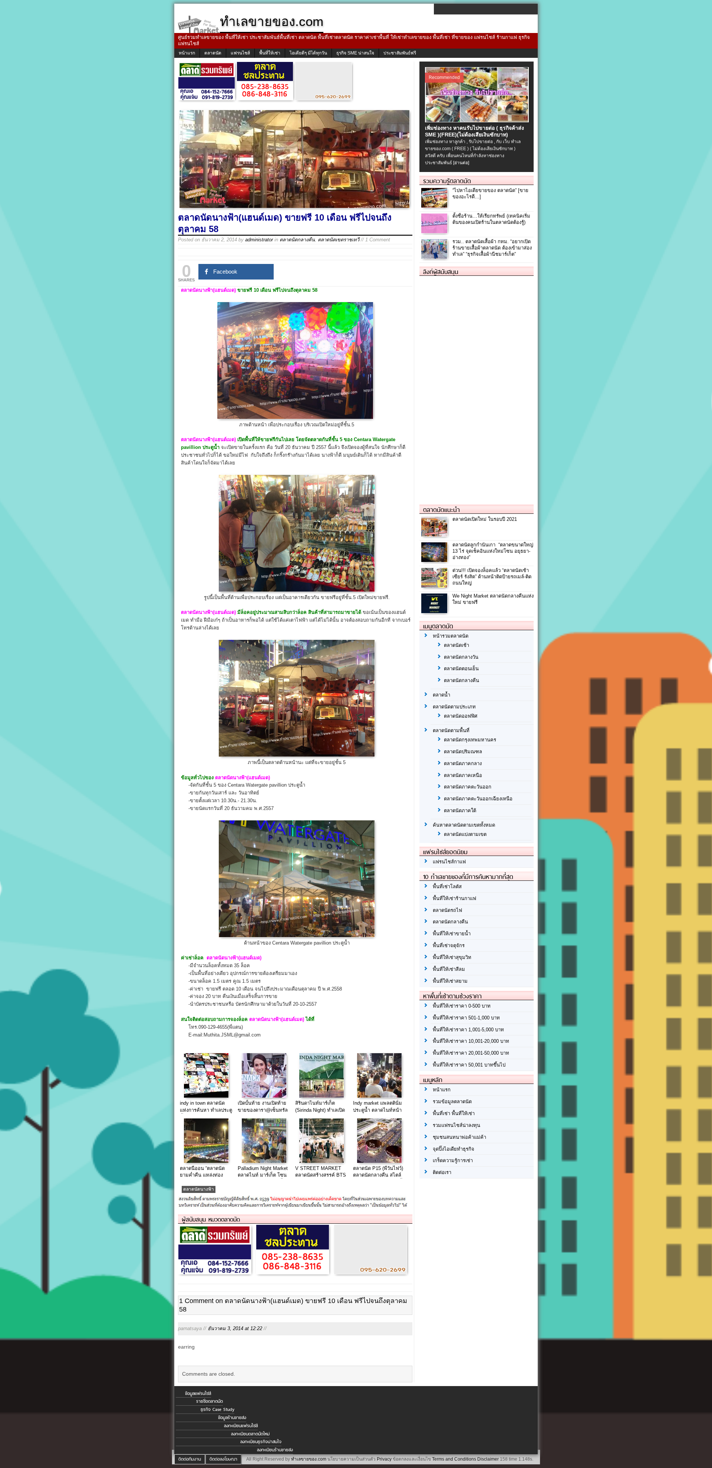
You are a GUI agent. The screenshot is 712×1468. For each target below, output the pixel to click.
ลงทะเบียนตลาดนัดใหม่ (250, 1434)
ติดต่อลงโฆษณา (223, 1459)
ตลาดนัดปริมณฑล (463, 751)
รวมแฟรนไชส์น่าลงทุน (456, 1125)
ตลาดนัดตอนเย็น (461, 668)
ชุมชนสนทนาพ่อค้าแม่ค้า (459, 1137)
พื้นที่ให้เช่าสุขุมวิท (452, 957)
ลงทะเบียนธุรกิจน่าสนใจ (260, 1441)
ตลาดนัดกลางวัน (461, 657)
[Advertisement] (475, 387)
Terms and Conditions (454, 1459)
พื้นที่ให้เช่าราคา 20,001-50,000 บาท (471, 1053)
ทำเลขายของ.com (308, 1459)
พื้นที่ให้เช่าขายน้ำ (452, 933)
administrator (259, 239)
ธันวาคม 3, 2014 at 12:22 (235, 1328)
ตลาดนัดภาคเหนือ (463, 775)
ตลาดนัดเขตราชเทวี (338, 239)
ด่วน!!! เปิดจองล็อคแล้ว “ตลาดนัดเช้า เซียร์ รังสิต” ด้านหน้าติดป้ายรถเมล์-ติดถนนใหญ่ (491, 577)
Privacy (384, 1459)
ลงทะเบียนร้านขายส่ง (275, 1450)
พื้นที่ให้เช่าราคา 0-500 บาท (462, 1006)
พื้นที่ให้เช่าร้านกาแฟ (454, 898)
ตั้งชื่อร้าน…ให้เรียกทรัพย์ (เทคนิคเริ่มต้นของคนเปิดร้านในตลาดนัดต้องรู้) (491, 219)
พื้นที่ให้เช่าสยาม (450, 981)
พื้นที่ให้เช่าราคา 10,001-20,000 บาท (471, 1041)
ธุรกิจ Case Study (217, 1409)
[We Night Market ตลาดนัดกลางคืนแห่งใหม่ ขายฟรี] (435, 611)
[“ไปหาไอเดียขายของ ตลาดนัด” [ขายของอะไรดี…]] (435, 206)
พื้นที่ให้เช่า (269, 53)
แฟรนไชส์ (240, 53)
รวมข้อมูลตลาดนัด (452, 1101)
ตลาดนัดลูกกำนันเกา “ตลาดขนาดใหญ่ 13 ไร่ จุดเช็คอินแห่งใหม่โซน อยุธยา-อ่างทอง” (492, 551)
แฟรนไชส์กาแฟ (449, 861)
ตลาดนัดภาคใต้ (460, 810)
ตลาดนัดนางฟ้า (198, 1189)
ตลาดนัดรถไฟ (447, 910)
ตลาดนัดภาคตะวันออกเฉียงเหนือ (478, 798)
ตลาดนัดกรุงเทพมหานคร (470, 740)
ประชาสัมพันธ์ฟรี (399, 53)
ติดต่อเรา (442, 1172)
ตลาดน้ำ (441, 695)
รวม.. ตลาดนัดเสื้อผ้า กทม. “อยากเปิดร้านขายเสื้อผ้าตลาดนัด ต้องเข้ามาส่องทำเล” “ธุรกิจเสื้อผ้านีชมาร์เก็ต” (492, 248)
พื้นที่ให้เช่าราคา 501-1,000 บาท (466, 1018)
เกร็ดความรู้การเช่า (453, 1160)
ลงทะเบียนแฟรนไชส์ (241, 1425)
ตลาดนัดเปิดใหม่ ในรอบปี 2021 (484, 519)
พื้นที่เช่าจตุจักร (449, 945)
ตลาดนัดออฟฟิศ (460, 716)
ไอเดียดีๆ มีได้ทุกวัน (308, 53)
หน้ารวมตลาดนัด (450, 636)
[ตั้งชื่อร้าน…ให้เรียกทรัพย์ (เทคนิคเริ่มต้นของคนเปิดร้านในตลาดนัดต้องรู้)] (435, 231)
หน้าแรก (187, 53)
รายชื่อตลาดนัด (209, 1401)
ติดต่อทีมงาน (189, 1459)
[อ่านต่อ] (461, 162)
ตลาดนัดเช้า (456, 645)
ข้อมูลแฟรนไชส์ (198, 1393)
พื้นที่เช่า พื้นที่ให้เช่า (454, 1113)
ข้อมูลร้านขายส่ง (232, 1417)
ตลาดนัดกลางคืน (297, 239)
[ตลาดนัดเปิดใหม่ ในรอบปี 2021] (435, 534)
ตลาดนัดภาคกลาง (463, 763)
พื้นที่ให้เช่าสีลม (449, 969)
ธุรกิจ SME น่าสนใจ (355, 53)
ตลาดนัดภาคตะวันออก (467, 787)
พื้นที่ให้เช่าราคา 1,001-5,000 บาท (468, 1029)
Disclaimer (488, 1459)
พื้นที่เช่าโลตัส (447, 886)
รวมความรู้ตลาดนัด (447, 181)
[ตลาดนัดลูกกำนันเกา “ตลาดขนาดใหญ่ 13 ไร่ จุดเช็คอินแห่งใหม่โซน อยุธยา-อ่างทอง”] (435, 560)
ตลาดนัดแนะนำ (441, 510)
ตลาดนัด (212, 53)
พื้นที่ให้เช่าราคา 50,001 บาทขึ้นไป (469, 1065)
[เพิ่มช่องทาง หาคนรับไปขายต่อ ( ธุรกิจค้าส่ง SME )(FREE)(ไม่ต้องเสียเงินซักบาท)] (478, 120)
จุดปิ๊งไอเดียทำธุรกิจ (453, 1149)
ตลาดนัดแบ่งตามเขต (465, 834)
